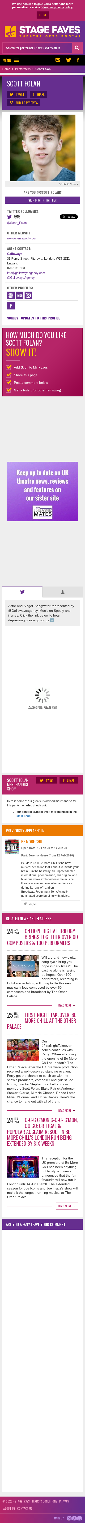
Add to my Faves (27, 102)
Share (40, 94)
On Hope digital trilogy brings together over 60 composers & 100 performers (42, 936)
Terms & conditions (44, 1501)
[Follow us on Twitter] (68, 60)
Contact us (25, 1508)
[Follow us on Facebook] (78, 60)
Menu (7, 60)
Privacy (64, 1501)
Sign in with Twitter (42, 199)
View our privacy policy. (57, 7)
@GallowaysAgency (21, 277)
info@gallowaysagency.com (26, 273)
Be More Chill (32, 842)
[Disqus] (42, 1296)
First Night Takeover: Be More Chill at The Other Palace (41, 1020)
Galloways (14, 254)
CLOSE (42, 15)
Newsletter (59, 60)
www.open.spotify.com (22, 238)
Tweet (20, 94)
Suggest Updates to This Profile (33, 317)
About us (9, 1508)
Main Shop (23, 816)
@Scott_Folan (17, 223)
